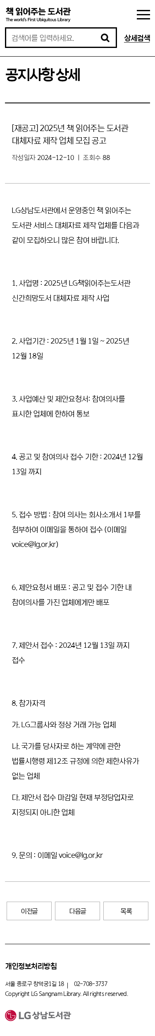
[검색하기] (105, 37)
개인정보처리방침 (30, 965)
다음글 (77, 911)
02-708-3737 (90, 983)
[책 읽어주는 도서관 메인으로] (38, 14)
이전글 (29, 911)
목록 (125, 911)
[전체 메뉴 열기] (143, 14)
